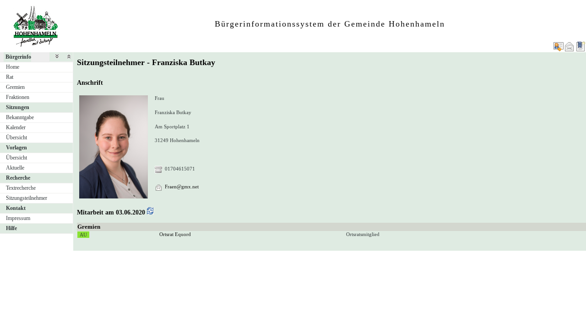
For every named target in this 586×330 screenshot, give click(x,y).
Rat (9, 77)
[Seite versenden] (569, 46)
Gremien (15, 87)
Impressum (18, 218)
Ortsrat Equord (175, 234)
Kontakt (16, 208)
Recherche (18, 178)
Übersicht (16, 137)
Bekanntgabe (20, 117)
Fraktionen (17, 97)
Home (12, 67)
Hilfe (11, 228)
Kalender (16, 127)
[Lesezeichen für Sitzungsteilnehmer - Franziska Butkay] (580, 46)
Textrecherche (21, 188)
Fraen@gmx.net (182, 186)
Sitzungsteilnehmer (26, 198)
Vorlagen (16, 147)
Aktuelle (15, 168)
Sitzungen (17, 107)
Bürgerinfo (18, 57)
